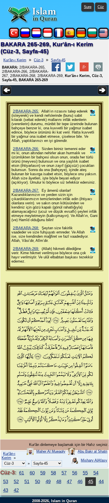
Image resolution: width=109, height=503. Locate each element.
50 (37, 481)
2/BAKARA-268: (26, 228)
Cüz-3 (38, 60)
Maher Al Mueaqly (50, 451)
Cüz (101, 7)
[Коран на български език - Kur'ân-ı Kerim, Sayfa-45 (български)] (92, 36)
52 (16, 481)
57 (64, 473)
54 (95, 473)
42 (16, 490)
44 (101, 481)
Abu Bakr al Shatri (92, 451)
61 (21, 473)
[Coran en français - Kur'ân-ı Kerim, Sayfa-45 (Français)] (59, 36)
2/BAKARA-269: (26, 249)
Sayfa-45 (58, 60)
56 (74, 473)
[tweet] (70, 70)
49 (48, 481)
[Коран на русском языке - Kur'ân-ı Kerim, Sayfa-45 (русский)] (25, 36)
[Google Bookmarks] (84, 70)
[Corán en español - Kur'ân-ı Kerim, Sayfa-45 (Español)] (70, 36)
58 (53, 473)
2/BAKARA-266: (26, 149)
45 (90, 481)
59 (42, 473)
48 (58, 481)
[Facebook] (56, 70)
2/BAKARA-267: (26, 190)
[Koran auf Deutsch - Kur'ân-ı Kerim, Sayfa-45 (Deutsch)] (81, 36)
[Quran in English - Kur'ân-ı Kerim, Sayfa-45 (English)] (103, 36)
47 (69, 481)
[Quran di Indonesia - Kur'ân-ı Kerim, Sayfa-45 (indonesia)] (47, 36)
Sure (87, 7)
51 (26, 481)
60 (32, 473)
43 (5, 490)
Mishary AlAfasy (94, 460)
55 (85, 473)
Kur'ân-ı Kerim (14, 60)
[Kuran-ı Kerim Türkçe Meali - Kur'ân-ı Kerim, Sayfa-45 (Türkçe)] (14, 36)
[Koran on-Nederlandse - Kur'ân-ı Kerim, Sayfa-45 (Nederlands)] (36, 36)
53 (5, 481)
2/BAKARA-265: (26, 111)
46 (79, 481)
